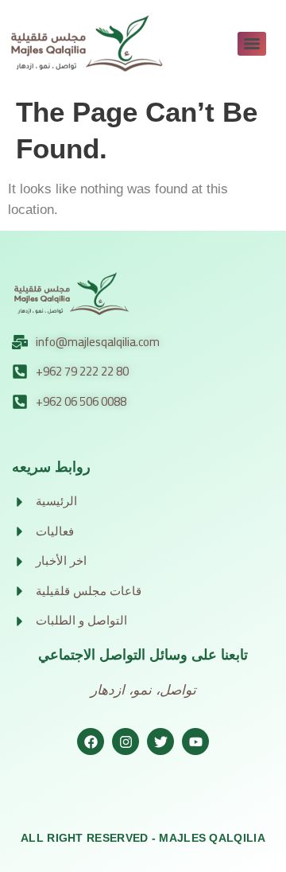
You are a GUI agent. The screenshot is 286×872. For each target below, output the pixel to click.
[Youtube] (195, 741)
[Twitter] (160, 741)
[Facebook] (90, 741)
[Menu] (252, 44)
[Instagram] (125, 741)
